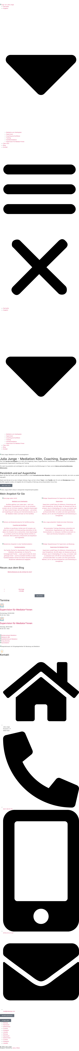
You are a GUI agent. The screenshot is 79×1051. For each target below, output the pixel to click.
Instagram (6, 1030)
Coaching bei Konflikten (13, 136)
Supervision (9, 134)
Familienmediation (11, 140)
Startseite (6, 6)
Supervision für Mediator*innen (15, 141)
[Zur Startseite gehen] (7, 4)
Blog (4, 145)
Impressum (6, 1024)
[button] (39, 227)
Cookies (5, 1028)
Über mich (6, 143)
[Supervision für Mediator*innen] (2, 605)
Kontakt (5, 147)
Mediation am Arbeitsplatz (14, 132)
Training (8, 138)
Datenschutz (6, 1026)
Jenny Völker (16, 1048)
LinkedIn (5, 1032)
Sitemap (5, 1023)
